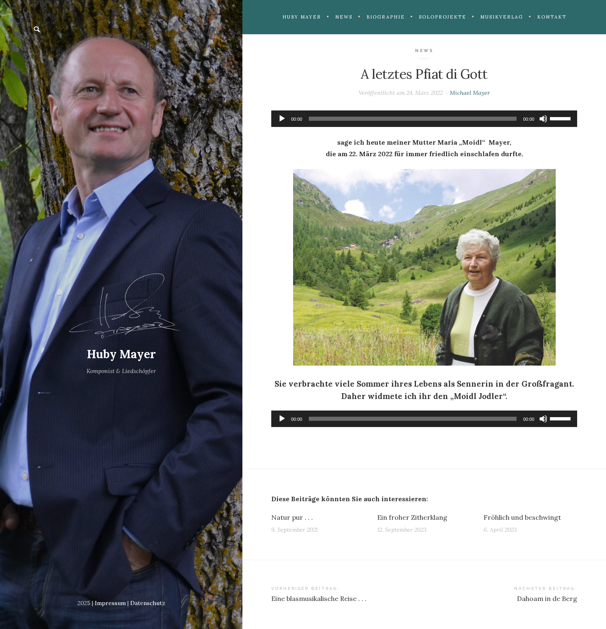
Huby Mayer (121, 354)
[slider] (561, 117)
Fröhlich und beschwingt (522, 517)
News (424, 50)
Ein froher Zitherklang (412, 517)
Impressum (110, 603)
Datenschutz (147, 603)
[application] (424, 118)
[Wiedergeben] (282, 119)
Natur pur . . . (292, 517)
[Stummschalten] (543, 119)
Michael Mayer (470, 92)
